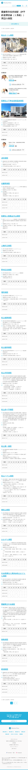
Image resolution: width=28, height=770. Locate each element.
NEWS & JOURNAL (14, 734)
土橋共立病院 (6, 246)
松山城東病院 (6, 318)
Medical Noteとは (14, 739)
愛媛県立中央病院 (8, 604)
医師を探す (7, 734)
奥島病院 (4, 640)
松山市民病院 (6, 373)
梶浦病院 (4, 669)
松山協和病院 (6, 347)
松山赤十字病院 (7, 410)
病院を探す (23, 731)
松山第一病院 (6, 446)
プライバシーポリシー (14, 746)
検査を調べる (17, 731)
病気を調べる (5, 731)
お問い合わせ (14, 748)
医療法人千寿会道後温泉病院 (12, 101)
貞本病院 (4, 158)
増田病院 (4, 292)
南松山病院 (5, 510)
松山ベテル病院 (7, 476)
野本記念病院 (6, 270)
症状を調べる (11, 731)
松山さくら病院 (7, 35)
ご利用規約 (14, 742)
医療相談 (21, 734)
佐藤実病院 (5, 184)
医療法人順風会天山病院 (10, 216)
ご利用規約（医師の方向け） (14, 744)
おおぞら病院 (6, 540)
